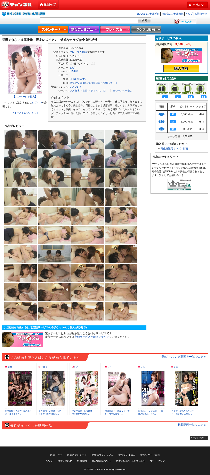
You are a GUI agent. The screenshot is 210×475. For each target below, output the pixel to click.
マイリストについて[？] (25, 112)
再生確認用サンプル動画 (174, 148)
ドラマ (91, 90)
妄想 (10, 367)
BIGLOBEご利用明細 (148, 13)
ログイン (37, 102)
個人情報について (101, 460)
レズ (72, 90)
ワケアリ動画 (146, 29)
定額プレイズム (127, 454)
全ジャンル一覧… (122, 90)
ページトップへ (198, 438)
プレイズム (115, 29)
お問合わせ (201, 13)
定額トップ (56, 454)
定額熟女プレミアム (102, 454)
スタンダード (53, 29)
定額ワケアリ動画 (150, 454)
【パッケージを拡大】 (25, 96)
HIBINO (74, 71)
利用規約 (82, 460)
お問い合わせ (64, 460)
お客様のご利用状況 (172, 13)
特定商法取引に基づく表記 (130, 460)
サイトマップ (157, 460)
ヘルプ (189, 13)
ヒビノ (73, 67)
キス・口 (101, 90)
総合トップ (48, 4)
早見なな (74, 82)
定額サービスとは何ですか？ (91, 336)
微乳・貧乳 (81, 90)
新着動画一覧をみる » (192, 424)
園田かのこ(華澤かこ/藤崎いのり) (98, 82)
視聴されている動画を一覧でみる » (183, 356)
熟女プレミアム (84, 29)
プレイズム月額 (78, 52)
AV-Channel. (102, 469)
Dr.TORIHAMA (78, 79)
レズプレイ (76, 86)
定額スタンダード (77, 454)
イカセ (44, 367)
